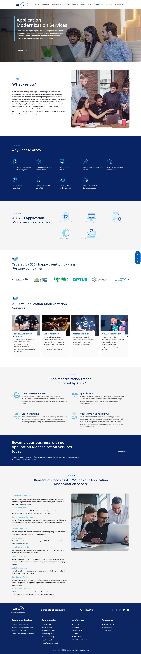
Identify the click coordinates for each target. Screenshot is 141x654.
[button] (13, 280)
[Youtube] (128, 610)
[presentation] (14, 336)
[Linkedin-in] (120, 610)
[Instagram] (116, 610)
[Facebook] (112, 610)
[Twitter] (124, 610)
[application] (62, 4)
